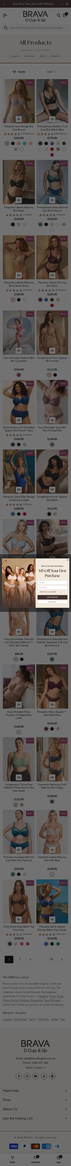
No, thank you (52, 602)
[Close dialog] (67, 560)
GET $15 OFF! (52, 597)
